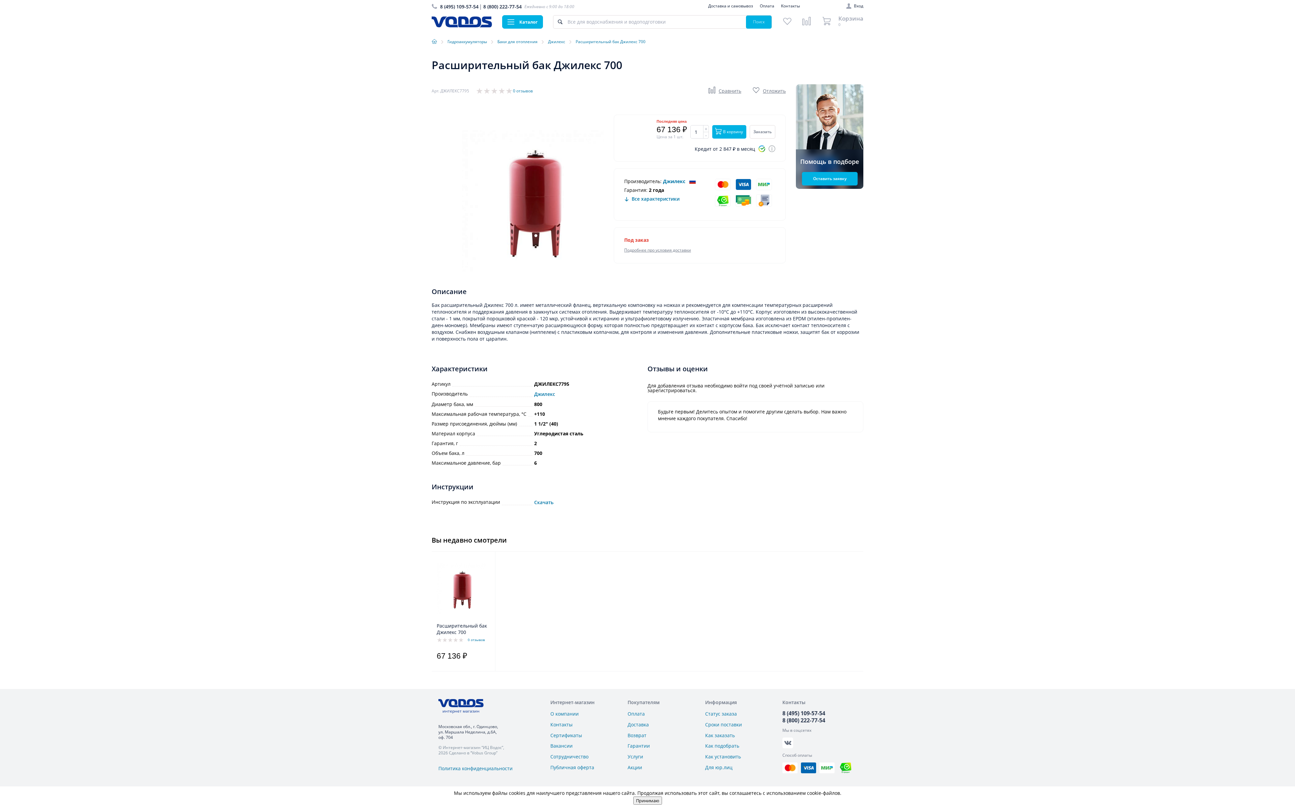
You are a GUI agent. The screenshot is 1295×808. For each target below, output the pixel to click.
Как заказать (720, 735)
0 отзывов (523, 91)
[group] (533, 200)
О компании (564, 714)
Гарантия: (636, 190)
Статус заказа (721, 714)
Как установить (723, 756)
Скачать (543, 502)
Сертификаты (566, 735)
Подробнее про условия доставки (657, 250)
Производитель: (643, 181)
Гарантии (639, 746)
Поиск (759, 22)
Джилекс (674, 181)
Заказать (762, 132)
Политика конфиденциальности (475, 768)
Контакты (790, 6)
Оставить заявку (829, 178)
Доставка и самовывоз (730, 6)
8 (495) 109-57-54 (459, 6)
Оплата (767, 6)
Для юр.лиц (718, 767)
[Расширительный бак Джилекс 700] (461, 589)
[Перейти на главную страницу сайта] (462, 25)
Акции (635, 767)
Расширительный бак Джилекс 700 (462, 629)
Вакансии (561, 746)
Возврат (637, 735)
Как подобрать (722, 746)
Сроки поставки (723, 724)
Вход (858, 6)
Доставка (638, 724)
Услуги (635, 756)
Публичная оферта (572, 767)
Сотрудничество (569, 756)
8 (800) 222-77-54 (502, 6)
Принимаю (647, 801)
